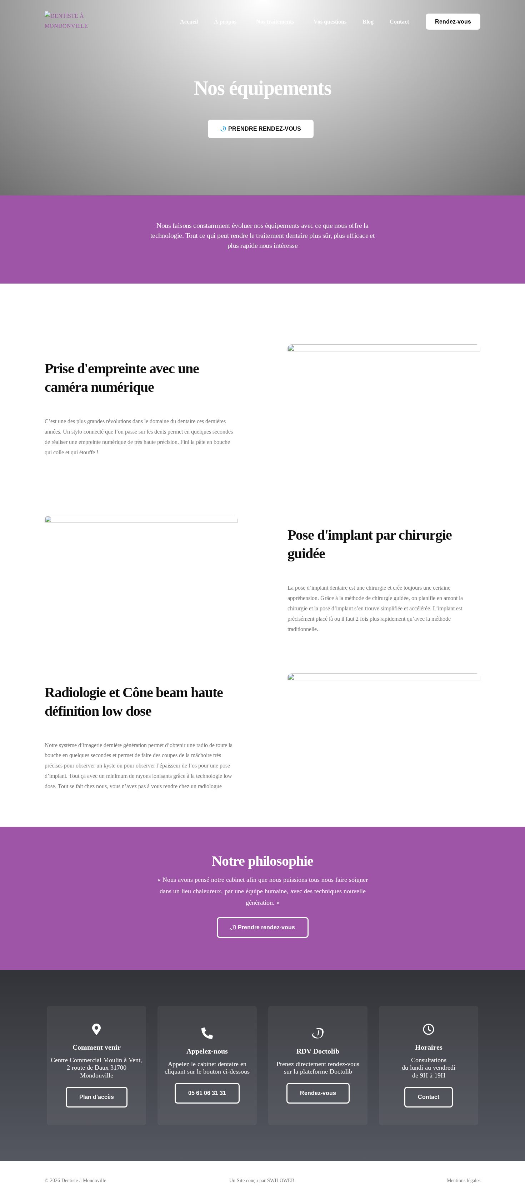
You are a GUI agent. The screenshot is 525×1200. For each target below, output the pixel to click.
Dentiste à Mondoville (83, 1180)
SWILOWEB (280, 1180)
